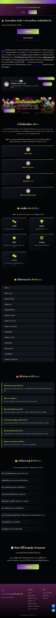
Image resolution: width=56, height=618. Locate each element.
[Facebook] (53, 606)
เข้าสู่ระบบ (45, 598)
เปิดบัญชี (32, 12)
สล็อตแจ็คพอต (31, 595)
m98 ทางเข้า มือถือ (37, 64)
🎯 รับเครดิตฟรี (28, 38)
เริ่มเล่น (23, 12)
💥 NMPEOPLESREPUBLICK (28, 7)
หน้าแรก (30, 592)
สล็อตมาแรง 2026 (32, 598)
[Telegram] (53, 610)
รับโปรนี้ (48, 84)
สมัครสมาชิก (46, 595)
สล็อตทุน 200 (31, 600)
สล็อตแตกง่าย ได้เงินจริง (34, 606)
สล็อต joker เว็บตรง (33, 609)
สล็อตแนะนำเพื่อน (32, 603)
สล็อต (26, 62)
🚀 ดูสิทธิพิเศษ (28, 31)
